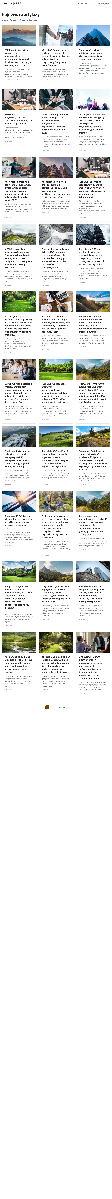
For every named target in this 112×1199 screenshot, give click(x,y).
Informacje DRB (12, 3)
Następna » (61, 707)
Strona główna (104, 3)
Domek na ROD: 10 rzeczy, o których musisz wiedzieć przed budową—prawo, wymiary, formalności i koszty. (18, 522)
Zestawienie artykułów (86, 3)
